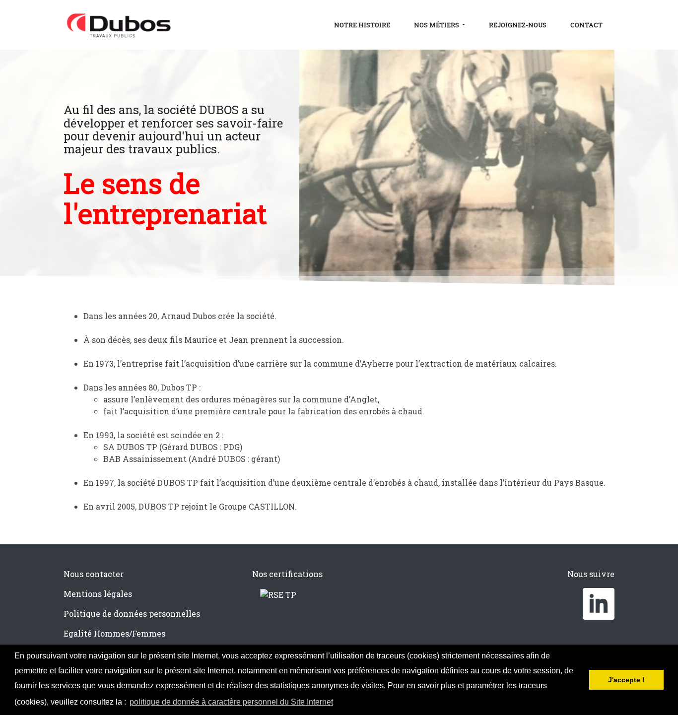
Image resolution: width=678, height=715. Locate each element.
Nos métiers (437, 25)
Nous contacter (94, 574)
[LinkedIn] (598, 602)
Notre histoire (362, 25)
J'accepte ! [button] (626, 680)
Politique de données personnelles (132, 613)
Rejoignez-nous (517, 25)
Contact (586, 25)
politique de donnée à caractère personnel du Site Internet (231, 702)
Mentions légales (98, 593)
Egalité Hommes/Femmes (114, 633)
